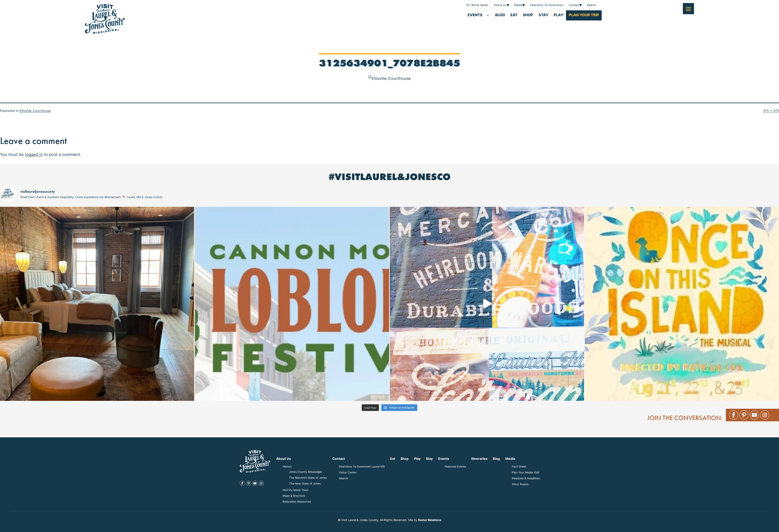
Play (558, 15)
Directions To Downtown (546, 5)
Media (518, 5)
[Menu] (688, 8)
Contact (574, 5)
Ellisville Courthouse (35, 111)
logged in (34, 154)
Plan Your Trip (584, 15)
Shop (528, 15)
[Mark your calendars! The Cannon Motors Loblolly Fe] (292, 304)
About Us (500, 5)
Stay (543, 15)
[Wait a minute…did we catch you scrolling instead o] (97, 304)
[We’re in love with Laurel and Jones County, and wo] (487, 304)
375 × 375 (771, 111)
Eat (514, 15)
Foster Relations (429, 520)
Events (475, 15)
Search (591, 5)
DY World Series (477, 5)
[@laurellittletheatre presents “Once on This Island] (682, 304)
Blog (500, 15)
